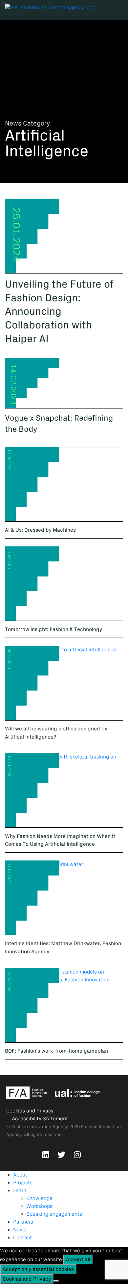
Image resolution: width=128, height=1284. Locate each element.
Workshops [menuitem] (39, 1206)
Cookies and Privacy (29, 1111)
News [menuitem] (19, 1230)
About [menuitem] (20, 1175)
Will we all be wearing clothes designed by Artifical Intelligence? (56, 733)
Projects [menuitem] (22, 1183)
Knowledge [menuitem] (39, 1198)
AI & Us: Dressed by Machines (40, 530)
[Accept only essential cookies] (56, 1281)
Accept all (78, 1259)
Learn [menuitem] (19, 1190)
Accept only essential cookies (38, 1269)
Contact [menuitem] (22, 1238)
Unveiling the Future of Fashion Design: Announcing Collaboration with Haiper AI (59, 311)
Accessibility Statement (40, 1119)
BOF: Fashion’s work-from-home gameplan (56, 1051)
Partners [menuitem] (23, 1222)
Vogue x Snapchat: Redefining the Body (59, 424)
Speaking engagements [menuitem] (54, 1214)
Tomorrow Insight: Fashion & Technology (53, 629)
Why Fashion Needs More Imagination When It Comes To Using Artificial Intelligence (60, 840)
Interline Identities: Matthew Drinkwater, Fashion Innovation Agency (63, 948)
